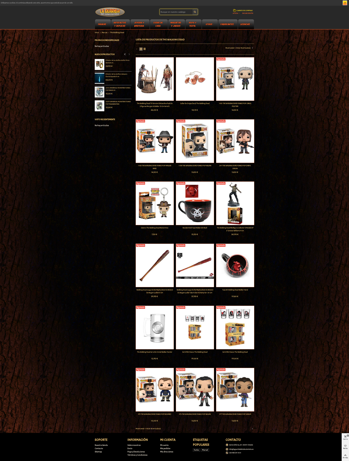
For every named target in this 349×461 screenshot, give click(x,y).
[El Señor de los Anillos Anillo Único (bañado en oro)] (99, 64)
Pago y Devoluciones (136, 451)
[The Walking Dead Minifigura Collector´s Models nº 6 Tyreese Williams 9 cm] (235, 203)
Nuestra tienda (101, 445)
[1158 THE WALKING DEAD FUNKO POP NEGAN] (195, 141)
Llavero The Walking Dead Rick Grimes (154, 228)
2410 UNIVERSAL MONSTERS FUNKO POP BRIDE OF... (118, 89)
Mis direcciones (166, 451)
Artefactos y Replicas (120, 24)
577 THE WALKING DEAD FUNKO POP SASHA (235, 414)
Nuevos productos (105, 54)
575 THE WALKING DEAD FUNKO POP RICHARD (154, 414)
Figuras (102, 24)
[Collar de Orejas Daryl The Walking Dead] (195, 79)
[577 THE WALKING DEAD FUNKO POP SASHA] (235, 390)
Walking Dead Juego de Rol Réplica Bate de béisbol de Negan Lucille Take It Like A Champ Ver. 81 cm (195, 291)
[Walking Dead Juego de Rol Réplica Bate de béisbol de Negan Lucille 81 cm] (155, 265)
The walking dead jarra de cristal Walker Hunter (154, 352)
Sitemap (98, 451)
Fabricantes (227, 24)
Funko (196, 450)
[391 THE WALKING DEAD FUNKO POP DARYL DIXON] (235, 141)
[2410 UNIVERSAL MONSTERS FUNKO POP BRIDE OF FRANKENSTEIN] (99, 92)
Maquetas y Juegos (176, 24)
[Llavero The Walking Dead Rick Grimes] (155, 203)
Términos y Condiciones (137, 455)
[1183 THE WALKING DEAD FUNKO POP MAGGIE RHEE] (155, 141)
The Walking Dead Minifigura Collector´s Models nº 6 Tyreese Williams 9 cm (235, 229)
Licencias (245, 24)
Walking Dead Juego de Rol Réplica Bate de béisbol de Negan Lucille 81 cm (154, 291)
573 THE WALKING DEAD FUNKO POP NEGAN (195, 414)
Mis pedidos (165, 448)
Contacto (99, 448)
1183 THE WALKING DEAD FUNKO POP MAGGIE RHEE (154, 167)
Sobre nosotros (134, 445)
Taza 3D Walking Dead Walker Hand (235, 290)
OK (345, 3)
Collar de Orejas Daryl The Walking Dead (195, 103)
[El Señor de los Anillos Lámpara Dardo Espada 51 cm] (99, 78)
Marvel (205, 450)
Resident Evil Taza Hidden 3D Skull (195, 228)
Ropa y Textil (192, 24)
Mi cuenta (164, 445)
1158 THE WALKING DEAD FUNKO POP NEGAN (195, 166)
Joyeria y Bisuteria (139, 24)
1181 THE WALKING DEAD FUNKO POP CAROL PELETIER (235, 104)
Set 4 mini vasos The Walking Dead (194, 352)
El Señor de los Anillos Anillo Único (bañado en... (118, 61)
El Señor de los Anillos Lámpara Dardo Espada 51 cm (116, 75)
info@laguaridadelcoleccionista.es (241, 449)
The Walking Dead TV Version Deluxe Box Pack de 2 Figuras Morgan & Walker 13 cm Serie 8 (155, 104)
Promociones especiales (107, 40)
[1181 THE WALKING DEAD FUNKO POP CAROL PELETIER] (235, 79)
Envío (129, 448)
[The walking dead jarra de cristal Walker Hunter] (155, 327)
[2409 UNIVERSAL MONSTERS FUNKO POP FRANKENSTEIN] (99, 105)
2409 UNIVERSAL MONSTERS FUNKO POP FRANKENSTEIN (118, 102)
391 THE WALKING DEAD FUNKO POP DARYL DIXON (235, 167)
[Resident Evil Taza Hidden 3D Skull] (195, 203)
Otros (209, 24)
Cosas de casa (158, 24)
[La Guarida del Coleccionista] (110, 12)
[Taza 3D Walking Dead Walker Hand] (235, 265)
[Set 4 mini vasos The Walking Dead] (195, 327)
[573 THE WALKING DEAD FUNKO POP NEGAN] (195, 390)
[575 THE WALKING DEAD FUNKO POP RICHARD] (155, 390)
